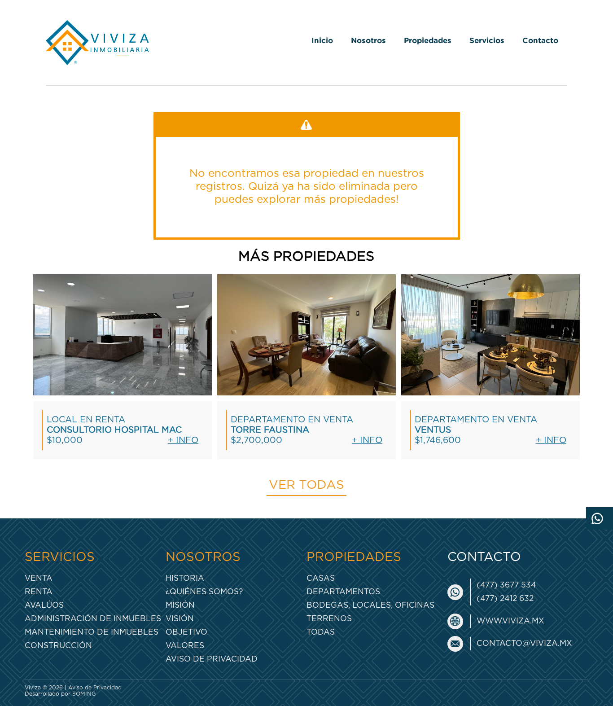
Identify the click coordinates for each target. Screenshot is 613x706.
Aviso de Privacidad (212, 659)
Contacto (540, 40)
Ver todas (306, 485)
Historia (185, 578)
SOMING (84, 694)
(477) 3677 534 (506, 585)
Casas (320, 578)
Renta (39, 592)
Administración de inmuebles (93, 619)
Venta (39, 578)
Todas (320, 632)
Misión (180, 605)
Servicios (486, 40)
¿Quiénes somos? (204, 592)
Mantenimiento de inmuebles (91, 632)
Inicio (322, 40)
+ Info (183, 440)
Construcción (58, 645)
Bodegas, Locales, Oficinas (370, 605)
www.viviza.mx (510, 621)
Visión (180, 619)
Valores (185, 645)
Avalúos (44, 605)
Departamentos (343, 592)
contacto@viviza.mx (524, 643)
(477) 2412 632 (505, 598)
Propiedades (427, 40)
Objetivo (186, 632)
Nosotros (368, 40)
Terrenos (329, 619)
